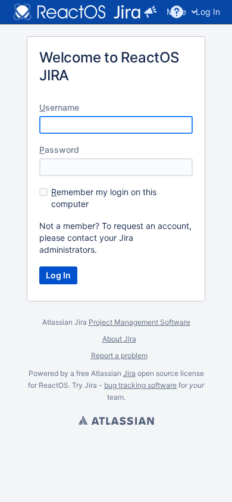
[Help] (177, 12)
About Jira (119, 338)
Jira (129, 373)
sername (59, 107)
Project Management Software (139, 322)
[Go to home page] (77, 12)
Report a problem (119, 355)
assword (59, 150)
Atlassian (116, 422)
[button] (150, 12)
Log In (208, 12)
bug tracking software (140, 385)
